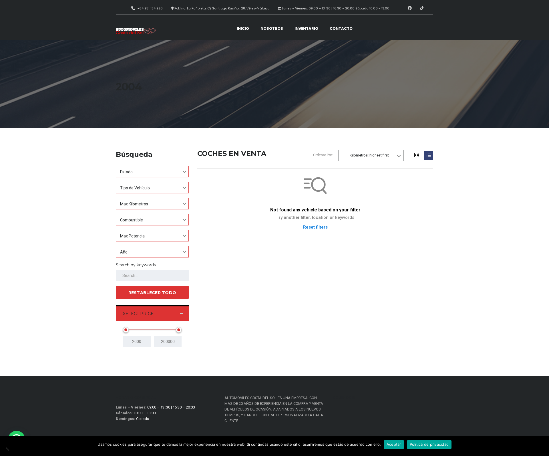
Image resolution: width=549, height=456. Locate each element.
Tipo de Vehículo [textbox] (135, 188)
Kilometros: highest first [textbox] (369, 155)
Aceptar (394, 444)
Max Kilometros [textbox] (134, 204)
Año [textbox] (124, 252)
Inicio (243, 28)
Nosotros (271, 28)
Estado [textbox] (126, 172)
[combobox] (152, 171)
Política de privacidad (429, 444)
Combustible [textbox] (131, 220)
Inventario (306, 28)
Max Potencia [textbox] (132, 236)
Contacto (341, 28)
